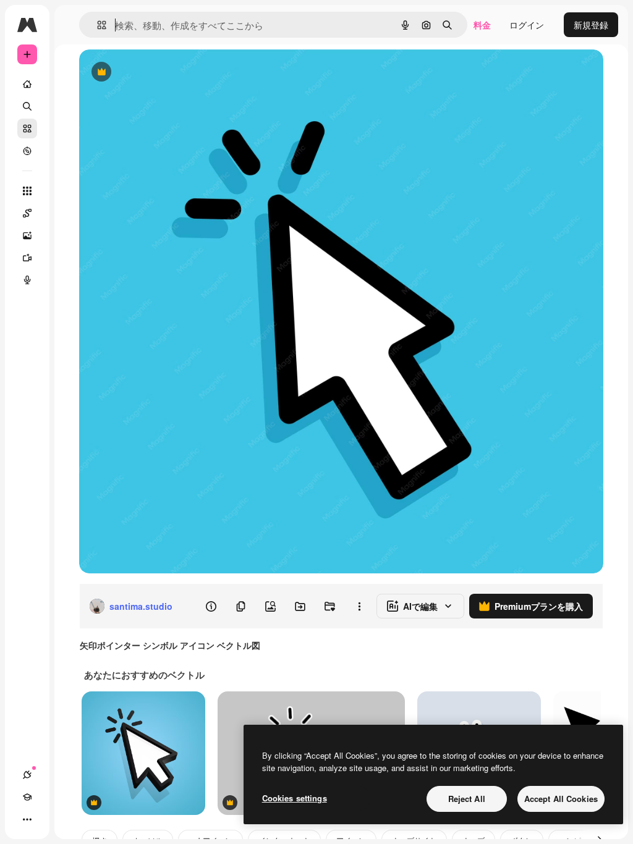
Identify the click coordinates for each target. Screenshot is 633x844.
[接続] (27, 775)
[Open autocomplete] (97, 25)
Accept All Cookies (561, 798)
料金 (482, 25)
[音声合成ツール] (27, 280)
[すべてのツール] (27, 191)
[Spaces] (27, 213)
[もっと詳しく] (27, 151)
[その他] (27, 819)
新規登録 (591, 25)
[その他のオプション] (359, 606)
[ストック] (27, 128)
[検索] (27, 106)
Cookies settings (294, 798)
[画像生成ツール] (27, 235)
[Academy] (27, 797)
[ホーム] (27, 84)
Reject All (466, 798)
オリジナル (164, 72)
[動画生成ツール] (27, 258)
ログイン (526, 25)
